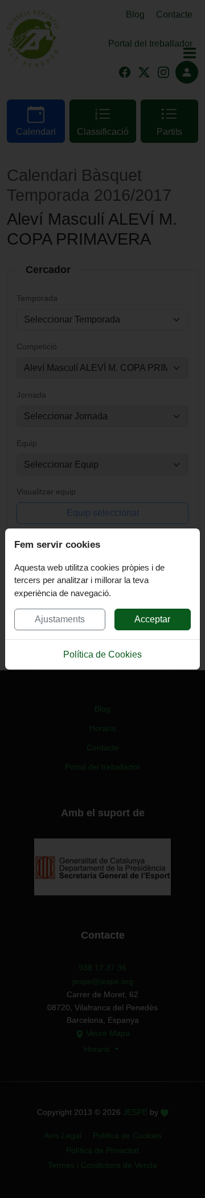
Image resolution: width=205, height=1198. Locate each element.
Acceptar (152, 619)
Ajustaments (60, 619)
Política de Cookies (102, 654)
